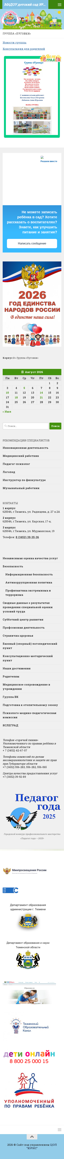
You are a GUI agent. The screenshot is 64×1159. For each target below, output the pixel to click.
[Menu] (59, 4)
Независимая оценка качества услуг (30, 558)
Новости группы (14, 42)
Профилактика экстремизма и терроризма (28, 593)
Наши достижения (17, 668)
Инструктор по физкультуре (24, 480)
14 (41, 392)
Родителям (11, 676)
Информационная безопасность (29, 574)
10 (7, 392)
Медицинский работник (21, 456)
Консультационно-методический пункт (28, 658)
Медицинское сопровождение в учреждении (26, 687)
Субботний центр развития (23, 619)
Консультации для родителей (24, 49)
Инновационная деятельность (25, 447)
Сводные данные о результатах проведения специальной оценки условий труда (28, 607)
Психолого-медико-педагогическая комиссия (29, 715)
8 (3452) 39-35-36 (27, 537)
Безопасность (13, 566)
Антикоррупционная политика (28, 582)
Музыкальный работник (21, 488)
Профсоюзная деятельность (24, 627)
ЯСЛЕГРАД (10, 725)
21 (41, 397)
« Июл (7, 411)
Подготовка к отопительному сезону (30, 705)
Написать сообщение (32, 243)
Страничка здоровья (18, 635)
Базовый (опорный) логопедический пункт (30, 646)
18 (16, 397)
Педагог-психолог (16, 464)
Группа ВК (10, 697)
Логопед (9, 472)
